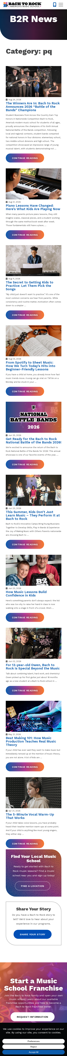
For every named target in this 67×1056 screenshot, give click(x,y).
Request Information (32, 1016)
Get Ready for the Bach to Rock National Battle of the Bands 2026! (33, 440)
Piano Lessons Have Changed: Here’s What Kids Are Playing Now (33, 207)
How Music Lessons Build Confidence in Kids (26, 593)
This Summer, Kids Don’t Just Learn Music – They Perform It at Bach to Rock (33, 515)
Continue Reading (25, 158)
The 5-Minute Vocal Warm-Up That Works (30, 816)
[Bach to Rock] (22, 4)
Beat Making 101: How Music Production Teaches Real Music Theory (31, 741)
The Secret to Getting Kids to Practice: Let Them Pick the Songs (29, 285)
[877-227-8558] (54, 4)
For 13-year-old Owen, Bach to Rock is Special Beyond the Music (33, 666)
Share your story (32, 934)
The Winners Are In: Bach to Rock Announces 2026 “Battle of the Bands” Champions (33, 106)
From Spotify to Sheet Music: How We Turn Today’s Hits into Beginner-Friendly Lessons (30, 365)
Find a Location (32, 886)
